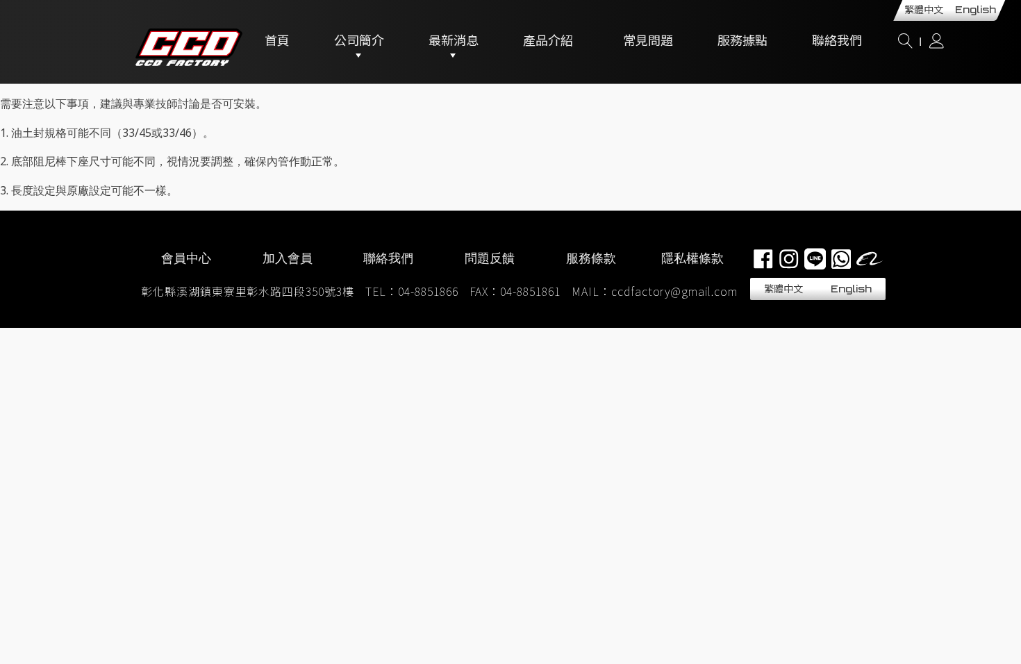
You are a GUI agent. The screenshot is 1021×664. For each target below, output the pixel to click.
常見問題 (648, 41)
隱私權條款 (692, 257)
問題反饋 (490, 257)
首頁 (277, 41)
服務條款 (591, 257)
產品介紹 (548, 41)
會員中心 (186, 257)
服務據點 (742, 41)
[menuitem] (784, 289)
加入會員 (288, 257)
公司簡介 (359, 41)
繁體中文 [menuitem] (923, 10)
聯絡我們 (837, 41)
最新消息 (454, 41)
